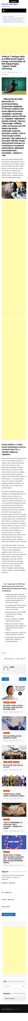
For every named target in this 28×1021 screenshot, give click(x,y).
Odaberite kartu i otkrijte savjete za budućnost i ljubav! (13, 795)
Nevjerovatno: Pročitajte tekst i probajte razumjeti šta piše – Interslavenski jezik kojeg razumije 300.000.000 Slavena (13, 858)
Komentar (8, 883)
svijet (5, 762)
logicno (4, 653)
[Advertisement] (14, 40)
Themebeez (16, 1009)
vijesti (10, 762)
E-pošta (8, 899)
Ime (6, 892)
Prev (6, 679)
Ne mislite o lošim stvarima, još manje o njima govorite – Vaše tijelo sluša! (13, 707)
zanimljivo (6, 74)
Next (22, 679)
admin (4, 72)
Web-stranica (6, 906)
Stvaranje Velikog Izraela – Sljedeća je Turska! (12, 737)
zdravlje (13, 702)
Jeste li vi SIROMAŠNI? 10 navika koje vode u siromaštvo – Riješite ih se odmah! (12, 825)
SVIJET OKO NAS (10, 4)
